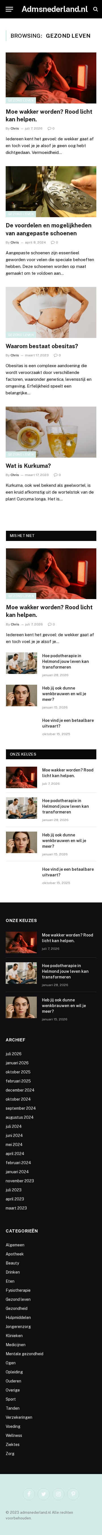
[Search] (95, 9)
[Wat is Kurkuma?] (51, 432)
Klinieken (14, 1335)
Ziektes (13, 1444)
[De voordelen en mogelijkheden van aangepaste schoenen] (51, 191)
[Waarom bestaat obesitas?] (51, 312)
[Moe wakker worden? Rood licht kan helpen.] (51, 77)
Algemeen (15, 1245)
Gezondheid (16, 1308)
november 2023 (20, 1181)
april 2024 (15, 1153)
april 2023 (15, 1199)
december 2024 (20, 1090)
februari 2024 (18, 1162)
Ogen (11, 1363)
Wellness (14, 1435)
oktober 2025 (18, 1072)
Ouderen (13, 1381)
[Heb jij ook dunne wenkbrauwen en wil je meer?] (21, 695)
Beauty (12, 1263)
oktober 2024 (18, 1099)
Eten (10, 1281)
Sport (11, 1399)
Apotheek (15, 1254)
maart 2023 (16, 1208)
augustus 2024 (20, 1117)
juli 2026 (14, 1054)
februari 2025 (18, 1081)
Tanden (13, 1408)
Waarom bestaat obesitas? (42, 346)
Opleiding (14, 1372)
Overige (13, 1390)
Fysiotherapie (18, 1290)
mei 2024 (14, 1144)
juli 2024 (14, 1126)
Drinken (13, 1272)
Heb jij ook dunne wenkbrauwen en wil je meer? (64, 694)
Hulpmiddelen (18, 1317)
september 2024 (21, 1108)
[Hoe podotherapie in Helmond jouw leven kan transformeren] (21, 663)
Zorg (10, 1453)
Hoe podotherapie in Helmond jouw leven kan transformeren (65, 661)
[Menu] (9, 9)
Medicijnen (16, 1344)
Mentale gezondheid (24, 1354)
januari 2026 (17, 1063)
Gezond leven (21, 100)
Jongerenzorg (18, 1326)
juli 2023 (14, 1190)
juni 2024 (14, 1135)
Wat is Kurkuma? (28, 465)
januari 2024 (17, 1172)
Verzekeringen (19, 1417)
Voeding (13, 1426)
